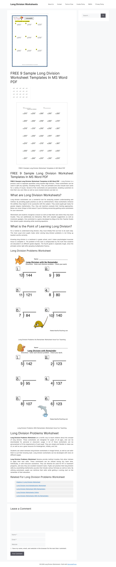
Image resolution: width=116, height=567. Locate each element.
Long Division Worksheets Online (27, 492)
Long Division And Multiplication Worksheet (31, 485)
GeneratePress (72, 564)
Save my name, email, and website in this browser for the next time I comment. (39, 548)
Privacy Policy (99, 4)
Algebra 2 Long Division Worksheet (28, 482)
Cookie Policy (81, 4)
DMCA (90, 4)
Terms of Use (69, 4)
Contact (59, 4)
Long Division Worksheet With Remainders (30, 489)
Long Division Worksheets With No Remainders (32, 496)
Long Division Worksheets (24, 4)
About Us (51, 4)
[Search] (103, 16)
